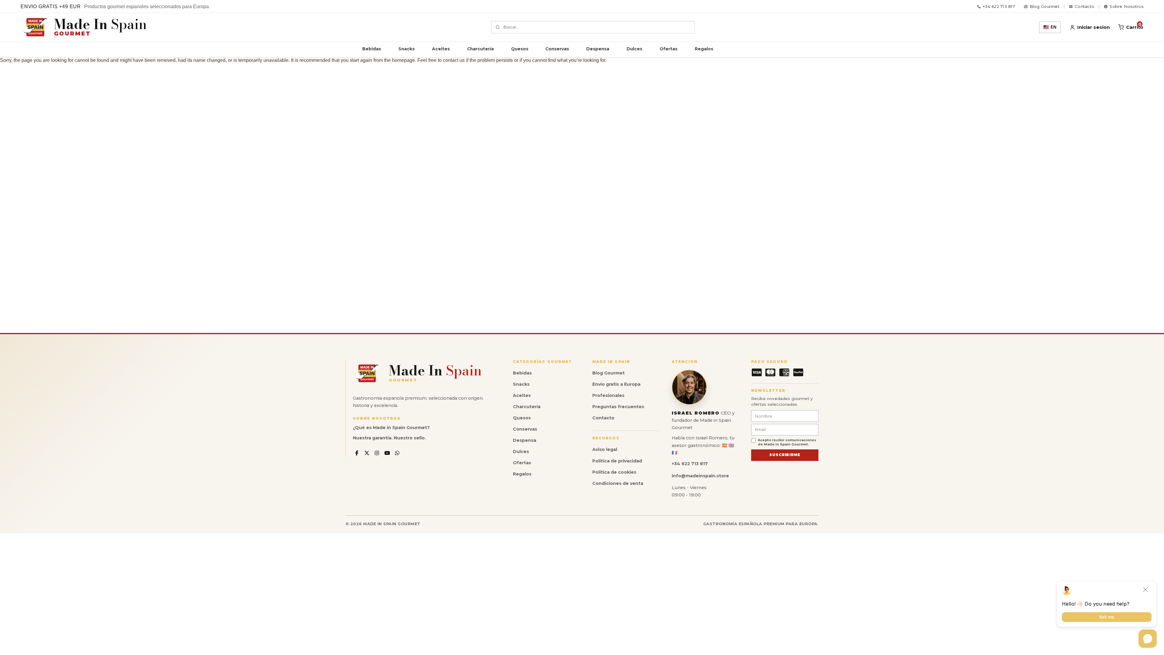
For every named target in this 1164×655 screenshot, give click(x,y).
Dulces (634, 48)
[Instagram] (377, 453)
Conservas (557, 48)
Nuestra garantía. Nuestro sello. (389, 438)
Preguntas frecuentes (618, 406)
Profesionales (608, 395)
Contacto (603, 418)
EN (1053, 27)
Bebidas (371, 48)
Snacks (406, 48)
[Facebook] (356, 453)
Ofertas (668, 48)
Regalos (704, 48)
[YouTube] (387, 453)
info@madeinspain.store (700, 476)
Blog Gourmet (608, 373)
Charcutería (480, 48)
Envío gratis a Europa (616, 384)
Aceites (441, 48)
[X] (367, 453)
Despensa (597, 48)
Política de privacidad (617, 461)
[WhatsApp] (397, 453)
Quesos (519, 48)
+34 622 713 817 (999, 6)
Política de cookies (614, 472)
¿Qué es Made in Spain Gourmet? (391, 427)
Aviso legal (604, 449)
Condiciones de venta (617, 483)
